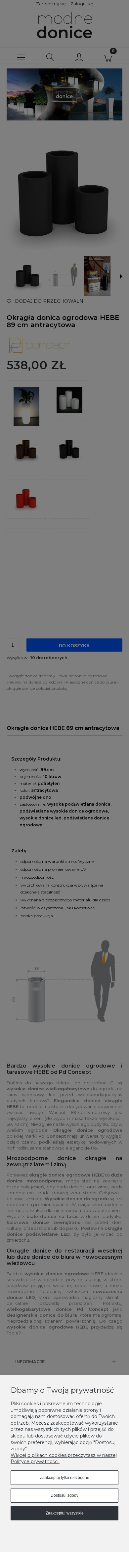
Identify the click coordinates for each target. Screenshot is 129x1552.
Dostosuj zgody (64, 1495)
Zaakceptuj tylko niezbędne (64, 1477)
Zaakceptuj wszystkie (65, 1513)
